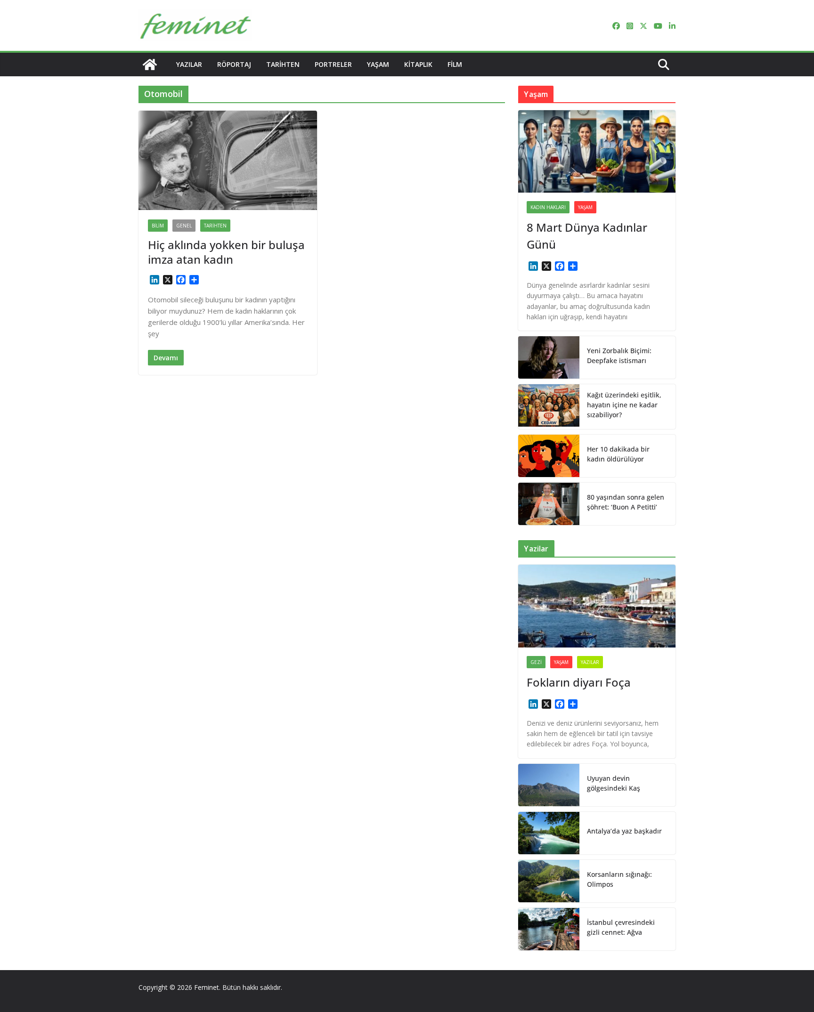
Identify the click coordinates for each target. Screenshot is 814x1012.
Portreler (333, 64)
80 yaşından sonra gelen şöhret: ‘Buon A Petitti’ (625, 502)
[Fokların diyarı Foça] (597, 606)
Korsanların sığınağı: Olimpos (619, 879)
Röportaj (234, 64)
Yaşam (378, 64)
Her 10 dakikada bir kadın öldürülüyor (618, 454)
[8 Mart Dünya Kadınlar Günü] (597, 151)
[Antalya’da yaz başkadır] (548, 833)
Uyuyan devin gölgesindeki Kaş (613, 783)
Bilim (158, 225)
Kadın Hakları (548, 207)
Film (455, 64)
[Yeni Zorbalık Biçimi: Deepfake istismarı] (548, 357)
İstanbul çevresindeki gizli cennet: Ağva (621, 927)
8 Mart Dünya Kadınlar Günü (587, 235)
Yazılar (189, 64)
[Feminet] (149, 64)
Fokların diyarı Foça (579, 682)
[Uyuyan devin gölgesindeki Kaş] (548, 785)
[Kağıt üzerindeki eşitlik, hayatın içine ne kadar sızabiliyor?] (548, 406)
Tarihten (283, 64)
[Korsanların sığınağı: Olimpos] (548, 881)
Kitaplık (418, 64)
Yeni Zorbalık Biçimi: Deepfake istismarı (619, 355)
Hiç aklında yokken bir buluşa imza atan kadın (226, 252)
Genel (184, 225)
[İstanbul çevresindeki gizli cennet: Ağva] (548, 929)
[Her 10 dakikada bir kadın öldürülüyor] (548, 456)
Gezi (536, 662)
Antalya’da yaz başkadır (624, 830)
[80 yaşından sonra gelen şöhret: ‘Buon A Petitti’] (548, 504)
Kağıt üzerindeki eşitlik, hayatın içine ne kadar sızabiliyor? (624, 404)
